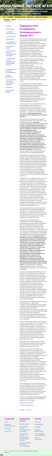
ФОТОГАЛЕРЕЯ (11, 36)
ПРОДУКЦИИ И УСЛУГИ (9, 47)
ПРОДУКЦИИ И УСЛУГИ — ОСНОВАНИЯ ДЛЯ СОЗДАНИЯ (11, 53)
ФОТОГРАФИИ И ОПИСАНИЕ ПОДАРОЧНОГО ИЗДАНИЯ (11, 82)
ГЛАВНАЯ (8, 26)
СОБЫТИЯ (38, 427)
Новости (29, 410)
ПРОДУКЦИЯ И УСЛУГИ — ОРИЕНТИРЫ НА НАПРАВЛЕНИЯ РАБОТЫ (10, 62)
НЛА (18, 8)
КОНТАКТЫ (9, 87)
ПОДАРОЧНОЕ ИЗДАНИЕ (9, 91)
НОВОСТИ (38, 422)
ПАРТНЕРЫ (7, 428)
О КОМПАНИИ (10, 29)
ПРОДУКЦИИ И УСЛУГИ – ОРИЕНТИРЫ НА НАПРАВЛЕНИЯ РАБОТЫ (24, 437)
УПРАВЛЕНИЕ (10, 39)
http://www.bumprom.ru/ (27, 405)
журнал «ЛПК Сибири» (27, 402)
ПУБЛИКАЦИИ (39, 424)
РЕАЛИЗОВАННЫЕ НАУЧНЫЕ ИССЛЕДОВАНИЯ (11, 71)
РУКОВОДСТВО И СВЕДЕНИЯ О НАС (11, 42)
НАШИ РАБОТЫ (24, 424)
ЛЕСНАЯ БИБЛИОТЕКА (9, 76)
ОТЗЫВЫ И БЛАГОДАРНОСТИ (11, 32)
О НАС (6, 422)
